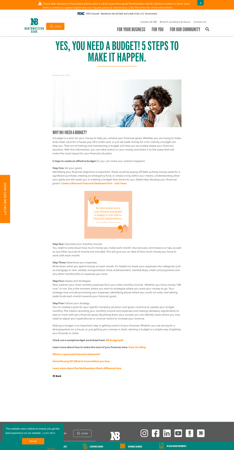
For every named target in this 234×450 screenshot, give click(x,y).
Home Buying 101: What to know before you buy (81, 361)
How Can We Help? (5, 199)
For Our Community (185, 29)
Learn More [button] (49, 433)
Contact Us (199, 22)
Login (57, 26)
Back (58, 376)
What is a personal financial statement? (76, 354)
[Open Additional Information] (200, 2)
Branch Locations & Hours (175, 22)
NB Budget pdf (114, 340)
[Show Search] (207, 29)
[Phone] (201, 433)
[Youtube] (178, 433)
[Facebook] (155, 433)
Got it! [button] (33, 441)
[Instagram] (144, 433)
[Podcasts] (189, 433)
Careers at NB (148, 22)
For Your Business (131, 29)
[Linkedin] (167, 433)
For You (157, 29)
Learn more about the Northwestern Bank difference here (87, 368)
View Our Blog (137, 347)
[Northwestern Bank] (34, 25)
